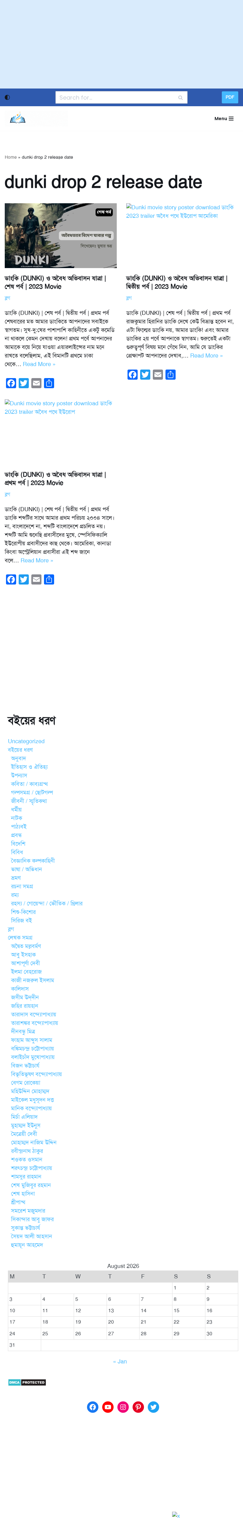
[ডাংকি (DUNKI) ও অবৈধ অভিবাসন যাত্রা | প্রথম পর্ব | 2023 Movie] (61, 431)
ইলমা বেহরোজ (26, 971)
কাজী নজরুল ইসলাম (32, 980)
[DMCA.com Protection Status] (27, 1384)
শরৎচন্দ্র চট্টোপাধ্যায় (31, 1168)
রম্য (15, 894)
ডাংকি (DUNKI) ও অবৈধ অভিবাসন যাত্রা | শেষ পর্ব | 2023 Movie (55, 282)
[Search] (180, 97)
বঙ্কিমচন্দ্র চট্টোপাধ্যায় (32, 1048)
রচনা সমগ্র (22, 886)
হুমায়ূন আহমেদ (27, 1244)
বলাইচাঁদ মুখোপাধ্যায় (33, 1057)
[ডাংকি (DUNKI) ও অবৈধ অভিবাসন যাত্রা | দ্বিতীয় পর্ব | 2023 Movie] (182, 235)
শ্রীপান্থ (18, 1202)
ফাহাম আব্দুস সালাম (31, 1040)
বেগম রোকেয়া (25, 1082)
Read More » (39, 364)
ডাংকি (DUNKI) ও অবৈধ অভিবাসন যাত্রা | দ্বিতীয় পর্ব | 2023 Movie (176, 282)
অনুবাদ (18, 758)
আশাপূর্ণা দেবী (25, 963)
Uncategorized (26, 741)
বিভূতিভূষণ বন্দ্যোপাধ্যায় (36, 1074)
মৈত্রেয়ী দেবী (24, 1133)
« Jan (120, 1361)
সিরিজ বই (21, 920)
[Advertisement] (121, 44)
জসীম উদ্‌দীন (25, 997)
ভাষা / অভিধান (26, 869)
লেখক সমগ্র (20, 937)
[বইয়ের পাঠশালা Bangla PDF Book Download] (36, 118)
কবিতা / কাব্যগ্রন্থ (29, 784)
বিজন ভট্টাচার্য (25, 1065)
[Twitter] (153, 1407)
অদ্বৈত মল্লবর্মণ (26, 946)
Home (11, 157)
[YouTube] (108, 1407)
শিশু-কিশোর (23, 912)
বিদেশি (18, 843)
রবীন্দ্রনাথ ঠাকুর (27, 1151)
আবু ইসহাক (23, 954)
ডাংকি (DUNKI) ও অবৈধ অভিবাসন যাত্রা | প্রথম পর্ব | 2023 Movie (55, 479)
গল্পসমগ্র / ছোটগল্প (32, 792)
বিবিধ (17, 852)
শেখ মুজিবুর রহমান (31, 1185)
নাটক (16, 818)
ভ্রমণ (16, 877)
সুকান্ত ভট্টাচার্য (25, 1227)
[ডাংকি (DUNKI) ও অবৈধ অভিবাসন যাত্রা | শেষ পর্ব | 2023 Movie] (61, 235)
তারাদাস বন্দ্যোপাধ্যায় (33, 1014)
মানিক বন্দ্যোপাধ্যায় (31, 1108)
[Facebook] (92, 1407)
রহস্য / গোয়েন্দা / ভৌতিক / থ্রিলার (47, 903)
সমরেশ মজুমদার (28, 1210)
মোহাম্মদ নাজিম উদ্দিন (34, 1142)
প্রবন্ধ (16, 835)
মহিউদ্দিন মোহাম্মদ (30, 1091)
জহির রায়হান (24, 1005)
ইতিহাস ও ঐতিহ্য (29, 766)
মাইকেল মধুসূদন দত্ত (32, 1099)
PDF (230, 97)
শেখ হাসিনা (23, 1193)
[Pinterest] (138, 1407)
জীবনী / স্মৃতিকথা (29, 801)
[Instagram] (123, 1407)
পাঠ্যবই (19, 826)
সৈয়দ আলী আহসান (31, 1236)
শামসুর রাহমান (26, 1176)
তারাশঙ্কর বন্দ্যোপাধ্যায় (34, 1023)
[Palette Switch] (7, 97)
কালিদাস (20, 988)
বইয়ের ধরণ (20, 749)
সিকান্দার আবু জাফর (32, 1219)
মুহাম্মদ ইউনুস (25, 1125)
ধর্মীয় (16, 809)
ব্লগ (7, 298)
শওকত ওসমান (26, 1159)
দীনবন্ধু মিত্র (23, 1031)
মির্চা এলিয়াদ (24, 1116)
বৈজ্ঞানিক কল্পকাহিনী (33, 860)
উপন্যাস (19, 775)
